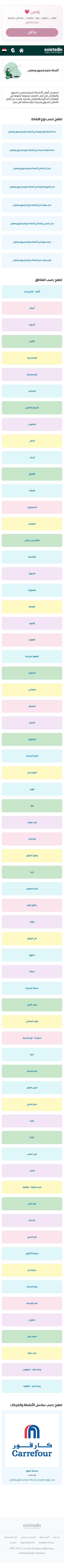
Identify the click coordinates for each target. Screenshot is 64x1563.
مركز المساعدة (10, 1537)
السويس (32, 523)
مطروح (32, 1320)
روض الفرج (32, 1004)
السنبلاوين (32, 507)
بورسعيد (32, 839)
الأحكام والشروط (27, 1542)
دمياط (32, 971)
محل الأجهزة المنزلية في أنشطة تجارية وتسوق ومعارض (32, 187)
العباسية (32, 557)
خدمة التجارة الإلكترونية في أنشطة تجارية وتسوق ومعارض (32, 131)
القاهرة (32, 640)
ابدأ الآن (32, 32)
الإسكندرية (32, 358)
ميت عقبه (32, 1353)
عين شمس (32, 1154)
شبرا (32, 1054)
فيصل (32, 1170)
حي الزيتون (32, 938)
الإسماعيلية (32, 374)
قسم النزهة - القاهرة (32, 1187)
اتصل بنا (13, 1542)
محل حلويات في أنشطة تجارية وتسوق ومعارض (32, 205)
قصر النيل (32, 1203)
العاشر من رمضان (32, 540)
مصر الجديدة (32, 1286)
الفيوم (32, 623)
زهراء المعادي (32, 1021)
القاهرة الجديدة (32, 656)
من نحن (56, 1537)
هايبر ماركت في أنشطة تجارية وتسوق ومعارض (32, 260)
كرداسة (32, 1220)
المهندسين (32, 772)
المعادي (32, 689)
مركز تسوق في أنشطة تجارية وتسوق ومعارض (32, 242)
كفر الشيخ (32, 1237)
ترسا (32, 872)
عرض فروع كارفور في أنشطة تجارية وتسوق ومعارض (32, 1479)
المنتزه (32, 722)
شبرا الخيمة (32, 1071)
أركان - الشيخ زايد (32, 291)
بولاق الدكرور (32, 855)
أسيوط (32, 324)
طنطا (32, 1137)
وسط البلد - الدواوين (32, 1369)
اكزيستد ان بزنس (28, 1537)
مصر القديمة (32, 1303)
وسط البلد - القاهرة (32, 1386)
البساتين (32, 391)
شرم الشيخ (32, 1104)
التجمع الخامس (32, 407)
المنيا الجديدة (32, 756)
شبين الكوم (32, 1087)
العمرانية (32, 590)
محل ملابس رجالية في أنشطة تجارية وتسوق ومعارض (32, 223)
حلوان (32, 921)
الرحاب (32, 457)
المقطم (32, 706)
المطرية (32, 673)
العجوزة (32, 573)
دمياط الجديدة (32, 988)
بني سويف (32, 822)
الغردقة (32, 606)
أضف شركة (44, 1537)
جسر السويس (32, 888)
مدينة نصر (32, 1270)
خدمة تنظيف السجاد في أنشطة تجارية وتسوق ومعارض (32, 150)
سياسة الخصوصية (46, 1542)
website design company (32, 1553)
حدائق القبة (32, 905)
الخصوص (32, 424)
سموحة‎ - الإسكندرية (32, 1038)
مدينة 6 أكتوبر (32, 1253)
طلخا (32, 1121)
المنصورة (32, 739)
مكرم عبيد (32, 1336)
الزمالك (32, 490)
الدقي (32, 440)
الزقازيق (32, 474)
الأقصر (32, 341)
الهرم (32, 789)
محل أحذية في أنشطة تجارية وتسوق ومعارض (32, 168)
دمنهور (32, 955)
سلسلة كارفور (32, 1471)
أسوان (32, 308)
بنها (32, 805)
